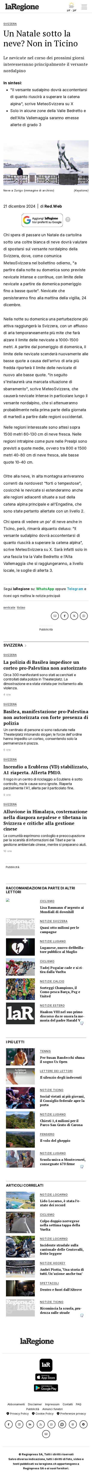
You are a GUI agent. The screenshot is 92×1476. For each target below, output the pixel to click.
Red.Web (53, 206)
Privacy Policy (19, 1413)
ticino (21, 607)
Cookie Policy (44, 1413)
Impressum (52, 1404)
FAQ (78, 1404)
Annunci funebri (52, 1409)
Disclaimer (35, 1404)
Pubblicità (32, 1409)
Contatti (68, 1404)
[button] (9, 1424)
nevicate (9, 607)
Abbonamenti (16, 1404)
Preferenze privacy (72, 1413)
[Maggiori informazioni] (67, 220)
